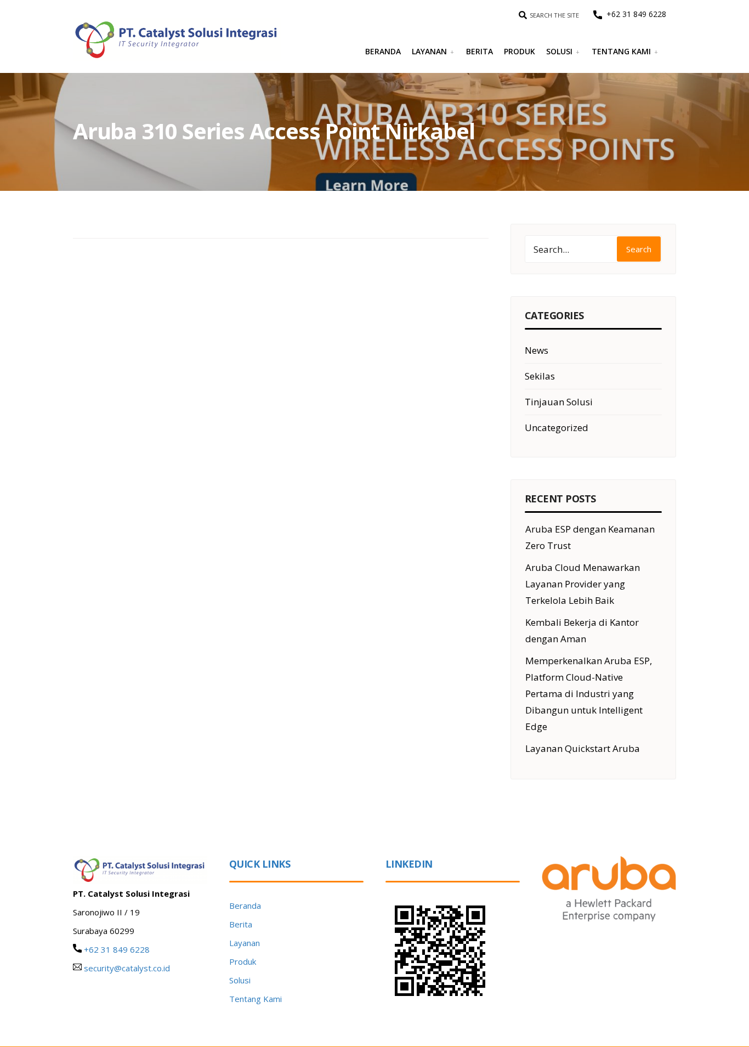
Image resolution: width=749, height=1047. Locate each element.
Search (638, 249)
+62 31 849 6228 (634, 14)
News (536, 350)
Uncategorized (556, 427)
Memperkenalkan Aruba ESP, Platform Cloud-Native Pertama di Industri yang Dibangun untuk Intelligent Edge (588, 693)
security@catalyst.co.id (127, 968)
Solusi (559, 51)
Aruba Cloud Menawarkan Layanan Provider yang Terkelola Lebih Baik (582, 584)
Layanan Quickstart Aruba (582, 748)
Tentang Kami (621, 51)
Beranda (383, 51)
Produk (519, 51)
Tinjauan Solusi (559, 401)
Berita (479, 51)
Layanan (429, 51)
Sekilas (540, 376)
